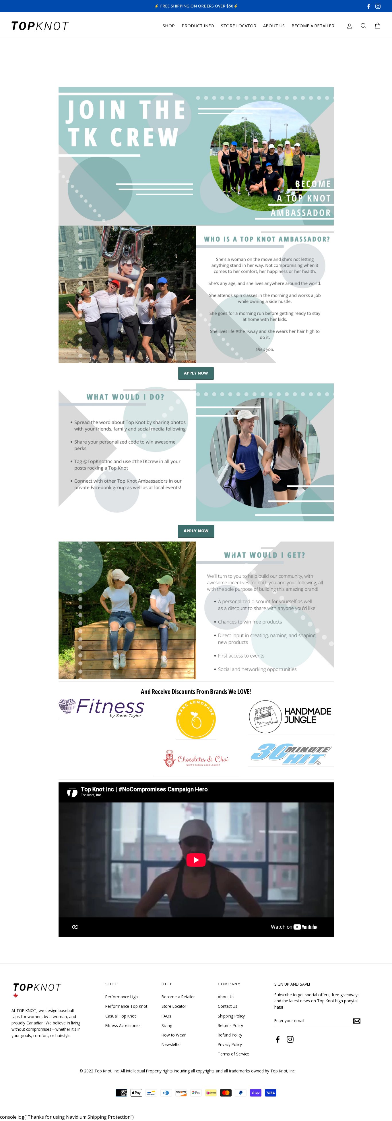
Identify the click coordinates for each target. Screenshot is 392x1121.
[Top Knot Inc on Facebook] (368, 6)
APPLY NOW (196, 373)
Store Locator (174, 1006)
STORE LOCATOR (238, 25)
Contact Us (227, 1006)
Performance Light (122, 996)
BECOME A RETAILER (313, 25)
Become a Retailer (178, 996)
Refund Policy (230, 1035)
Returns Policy (230, 1025)
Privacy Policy (230, 1044)
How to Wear (174, 1035)
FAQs (166, 1016)
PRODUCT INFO (198, 25)
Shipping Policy (231, 1016)
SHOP (169, 25)
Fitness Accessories (123, 1025)
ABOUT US (274, 25)
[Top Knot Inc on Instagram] (378, 6)
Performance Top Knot (126, 1006)
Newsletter (171, 1044)
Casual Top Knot (120, 1016)
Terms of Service (233, 1054)
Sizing (167, 1025)
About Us (226, 996)
